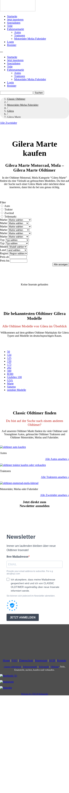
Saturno (11, 386)
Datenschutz (26, 660)
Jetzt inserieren (15, 19)
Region (4, 253)
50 (8, 351)
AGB (52, 660)
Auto (7, 205)
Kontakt (61, 660)
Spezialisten (13, 22)
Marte (10, 383)
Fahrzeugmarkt (15, 29)
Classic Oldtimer (16, 98)
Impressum (41, 660)
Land (3, 249)
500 (9, 370)
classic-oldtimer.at (12, 666)
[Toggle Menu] (1, 52)
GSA (10, 380)
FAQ (14, 660)
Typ (2, 239)
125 (9, 358)
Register (11, 45)
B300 (10, 373)
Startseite (12, 16)
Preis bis (4, 260)
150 (9, 361)
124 (9, 354)
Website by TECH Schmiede (34, 694)
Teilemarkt (10, 216)
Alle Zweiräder (8, 122)
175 (9, 364)
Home (6, 660)
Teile (10, 25)
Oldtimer (55, 666)
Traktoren (19, 35)
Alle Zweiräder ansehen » (54, 495)
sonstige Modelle (16, 389)
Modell (4, 246)
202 (9, 367)
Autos (17, 32)
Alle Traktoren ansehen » (55, 477)
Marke (3, 219)
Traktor (8, 209)
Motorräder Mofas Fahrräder (30, 38)
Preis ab (4, 256)
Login (10, 41)
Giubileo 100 (14, 377)
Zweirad (9, 213)
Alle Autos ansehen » (57, 459)
